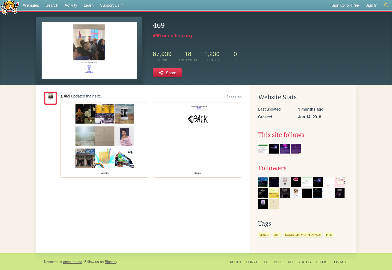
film (329, 235)
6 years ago (234, 96)
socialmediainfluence (303, 235)
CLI (267, 261)
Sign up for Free (345, 5)
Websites (31, 5)
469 (67, 96)
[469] (50, 98)
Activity (71, 5)
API (290, 261)
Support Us (110, 5)
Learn (89, 5)
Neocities (51, 261)
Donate (253, 261)
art (277, 235)
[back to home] (9, 7)
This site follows (281, 134)
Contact (340, 261)
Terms (321, 261)
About (236, 261)
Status (304, 261)
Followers (272, 168)
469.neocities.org (172, 35)
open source (72, 261)
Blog (278, 261)
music (264, 235)
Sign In (371, 5)
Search (52, 5)
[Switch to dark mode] (386, 5)
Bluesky (111, 261)
